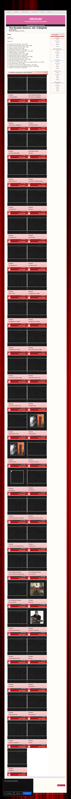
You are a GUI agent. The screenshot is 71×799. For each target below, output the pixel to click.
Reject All (18, 793)
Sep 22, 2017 (23, 211)
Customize (9, 793)
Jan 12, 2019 (43, 155)
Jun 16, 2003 (43, 604)
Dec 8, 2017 (43, 183)
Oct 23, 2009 (43, 436)
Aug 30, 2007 (23, 548)
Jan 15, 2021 (23, 127)
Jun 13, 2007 (43, 548)
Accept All (27, 793)
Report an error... (61, 785)
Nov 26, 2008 (23, 492)
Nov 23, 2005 (43, 576)
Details (9, 99)
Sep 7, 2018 (24, 183)
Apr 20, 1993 (43, 688)
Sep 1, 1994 (43, 660)
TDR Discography (22, 101)
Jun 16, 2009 (43, 464)
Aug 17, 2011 (23, 436)
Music (42, 11)
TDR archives (25, 11)
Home (8, 11)
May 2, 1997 (23, 660)
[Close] (32, 780)
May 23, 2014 (43, 380)
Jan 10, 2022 (23, 99)
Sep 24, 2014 (43, 239)
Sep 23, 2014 (43, 267)
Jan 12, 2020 (23, 155)
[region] (18, 787)
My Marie (16, 11)
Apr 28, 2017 (23, 239)
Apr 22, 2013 (43, 408)
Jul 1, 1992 (24, 716)
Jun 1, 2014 (23, 380)
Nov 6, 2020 (43, 127)
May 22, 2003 (23, 632)
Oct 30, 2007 (43, 520)
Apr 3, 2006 (24, 576)
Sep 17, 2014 (43, 323)
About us (49, 11)
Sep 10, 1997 (43, 632)
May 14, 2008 (23, 520)
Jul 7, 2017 (43, 211)
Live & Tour (34, 11)
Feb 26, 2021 (43, 99)
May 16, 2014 (23, 408)
